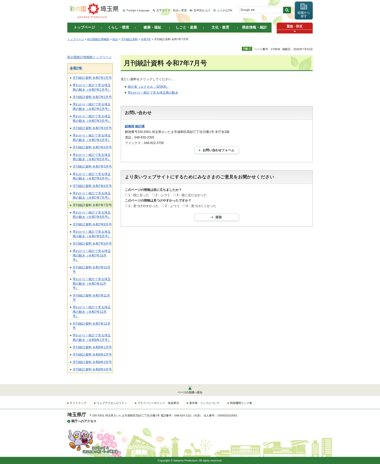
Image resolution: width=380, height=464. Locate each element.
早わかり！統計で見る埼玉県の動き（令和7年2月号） (92, 106)
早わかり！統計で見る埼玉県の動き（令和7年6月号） (92, 176)
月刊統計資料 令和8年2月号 (92, 354)
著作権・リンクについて (204, 403)
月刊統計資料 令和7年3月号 (92, 128)
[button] (295, 31)
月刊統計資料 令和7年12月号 (91, 326)
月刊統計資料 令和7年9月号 (92, 243)
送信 (218, 217)
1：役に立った (138, 195)
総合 (115, 39)
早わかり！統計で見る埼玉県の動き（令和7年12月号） (92, 312)
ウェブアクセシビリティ (112, 403)
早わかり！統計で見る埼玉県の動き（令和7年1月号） (92, 87)
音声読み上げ (202, 10)
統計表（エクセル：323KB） (148, 86)
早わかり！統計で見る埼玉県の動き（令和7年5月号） (92, 157)
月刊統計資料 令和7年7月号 (92, 205)
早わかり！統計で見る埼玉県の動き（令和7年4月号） (92, 137)
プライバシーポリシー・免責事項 (158, 403)
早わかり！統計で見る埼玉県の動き (153, 92)
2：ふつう (163, 195)
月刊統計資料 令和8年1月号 (92, 347)
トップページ (75, 39)
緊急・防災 (295, 26)
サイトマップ (78, 403)
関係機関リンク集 (241, 403)
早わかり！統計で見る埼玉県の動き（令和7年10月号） (92, 255)
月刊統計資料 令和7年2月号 (92, 97)
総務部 (129, 126)
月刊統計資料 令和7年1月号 (92, 77)
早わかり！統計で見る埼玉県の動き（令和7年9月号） (92, 234)
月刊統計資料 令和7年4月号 (92, 147)
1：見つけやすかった (143, 206)
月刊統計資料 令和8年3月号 (92, 362)
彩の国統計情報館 (98, 39)
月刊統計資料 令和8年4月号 (92, 369)
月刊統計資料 (129, 39)
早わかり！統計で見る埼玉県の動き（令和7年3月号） (92, 118)
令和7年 (146, 39)
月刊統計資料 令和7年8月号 (92, 224)
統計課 (140, 126)
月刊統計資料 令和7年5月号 (92, 166)
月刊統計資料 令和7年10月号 (91, 269)
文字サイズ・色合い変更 (171, 10)
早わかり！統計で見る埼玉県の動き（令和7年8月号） (92, 215)
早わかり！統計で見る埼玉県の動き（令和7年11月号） (92, 283)
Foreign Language (138, 10)
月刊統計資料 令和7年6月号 (92, 186)
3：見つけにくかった (201, 206)
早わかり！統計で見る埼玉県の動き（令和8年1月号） (92, 337)
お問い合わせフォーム (218, 150)
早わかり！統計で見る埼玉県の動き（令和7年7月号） (92, 195)
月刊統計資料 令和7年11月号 (91, 298)
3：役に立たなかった (192, 195)
